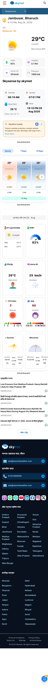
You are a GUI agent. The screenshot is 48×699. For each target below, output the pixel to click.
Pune (4, 595)
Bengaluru (6, 585)
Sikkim (5, 553)
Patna (4, 614)
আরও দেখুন (24, 432)
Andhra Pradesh (6, 515)
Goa (34, 519)
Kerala (35, 532)
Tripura (5, 558)
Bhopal (28, 609)
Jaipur (5, 600)
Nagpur (28, 605)
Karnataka (21, 532)
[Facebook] (32, 497)
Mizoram (21, 541)
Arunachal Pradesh (22, 515)
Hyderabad (30, 585)
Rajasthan (37, 546)
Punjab (20, 546)
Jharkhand (7, 532)
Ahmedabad (30, 595)
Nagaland (37, 541)
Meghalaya (7, 544)
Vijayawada (30, 624)
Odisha (5, 549)
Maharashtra (23, 536)
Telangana (37, 551)
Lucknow (29, 600)
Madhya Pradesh (6, 537)
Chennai (6, 590)
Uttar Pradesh (23, 556)
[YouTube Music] (21, 497)
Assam (36, 514)
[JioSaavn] (15, 497)
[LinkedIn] (26, 497)
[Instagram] (38, 497)
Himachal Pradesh (37, 525)
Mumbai (5, 581)
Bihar (4, 527)
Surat (27, 614)
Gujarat (5, 522)
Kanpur (5, 605)
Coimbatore (30, 619)
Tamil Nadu (22, 551)
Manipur (36, 536)
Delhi (27, 581)
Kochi (4, 624)
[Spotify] (10, 497)
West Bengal (7, 563)
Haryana (21, 527)
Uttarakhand (38, 556)
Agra (4, 619)
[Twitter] (43, 497)
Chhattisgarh (23, 522)
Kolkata (28, 590)
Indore (5, 609)
